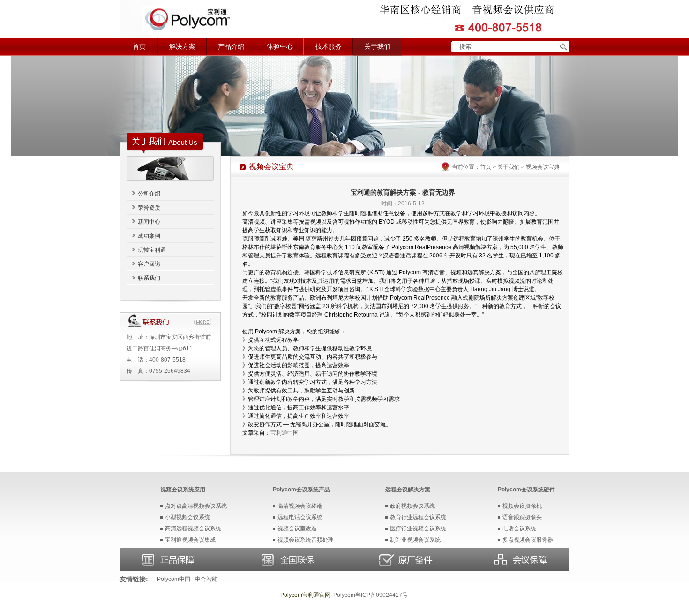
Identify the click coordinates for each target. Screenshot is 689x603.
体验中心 (280, 46)
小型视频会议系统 (187, 517)
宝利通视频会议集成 (190, 539)
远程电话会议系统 (299, 517)
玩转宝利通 (152, 250)
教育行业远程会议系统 (418, 517)
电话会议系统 (519, 528)
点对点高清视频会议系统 (196, 506)
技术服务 (328, 46)
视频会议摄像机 (522, 506)
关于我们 (377, 46)
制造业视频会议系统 (415, 539)
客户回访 (149, 264)
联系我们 (149, 278)
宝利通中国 (284, 433)
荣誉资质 (149, 207)
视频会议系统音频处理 (305, 539)
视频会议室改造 (297, 528)
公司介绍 (149, 193)
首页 (139, 46)
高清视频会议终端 (299, 506)
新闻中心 (149, 222)
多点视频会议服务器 (527, 539)
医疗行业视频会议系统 (418, 528)
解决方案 (182, 46)
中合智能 (206, 579)
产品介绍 (231, 46)
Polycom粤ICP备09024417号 (370, 595)
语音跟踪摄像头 (522, 517)
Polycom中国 (173, 579)
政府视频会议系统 (412, 506)
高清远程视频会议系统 (193, 528)
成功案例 (149, 236)
